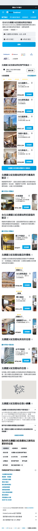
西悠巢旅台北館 (6, 497)
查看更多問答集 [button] (19, 435)
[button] (36, 7)
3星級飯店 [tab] (6, 448)
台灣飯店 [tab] (5, 461)
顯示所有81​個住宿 (8, 345)
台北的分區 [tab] (14, 457)
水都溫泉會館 (6, 487)
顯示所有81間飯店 (8, 191)
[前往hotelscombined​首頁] (13, 12)
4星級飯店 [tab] (15, 448)
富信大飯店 (5, 482)
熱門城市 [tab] (5, 465)
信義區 (23, 528)
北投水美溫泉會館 (7, 492)
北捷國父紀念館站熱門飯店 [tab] (19, 452)
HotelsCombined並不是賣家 (12, 513)
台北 (15, 528)
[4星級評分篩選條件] (17, 80)
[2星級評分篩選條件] (4, 80)
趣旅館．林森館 (6, 477)
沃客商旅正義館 (6, 479)
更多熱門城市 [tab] (15, 461)
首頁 (3, 528)
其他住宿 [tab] (5, 452)
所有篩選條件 (31, 76)
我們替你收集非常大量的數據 (12, 516)
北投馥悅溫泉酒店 (7, 474)
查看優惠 (29, 94)
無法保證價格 (30, 508)
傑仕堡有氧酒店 (6, 484)
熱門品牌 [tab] (24, 461)
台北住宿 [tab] (5, 457)
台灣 (7, 528)
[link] (19, 168)
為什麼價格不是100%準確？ (12, 520)
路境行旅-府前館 (7, 500)
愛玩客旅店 (5, 495)
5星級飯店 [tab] (24, 448)
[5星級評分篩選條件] (25, 80)
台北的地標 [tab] (24, 457)
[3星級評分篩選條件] (10, 80)
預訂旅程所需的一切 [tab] (17, 465)
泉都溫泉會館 (6, 490)
